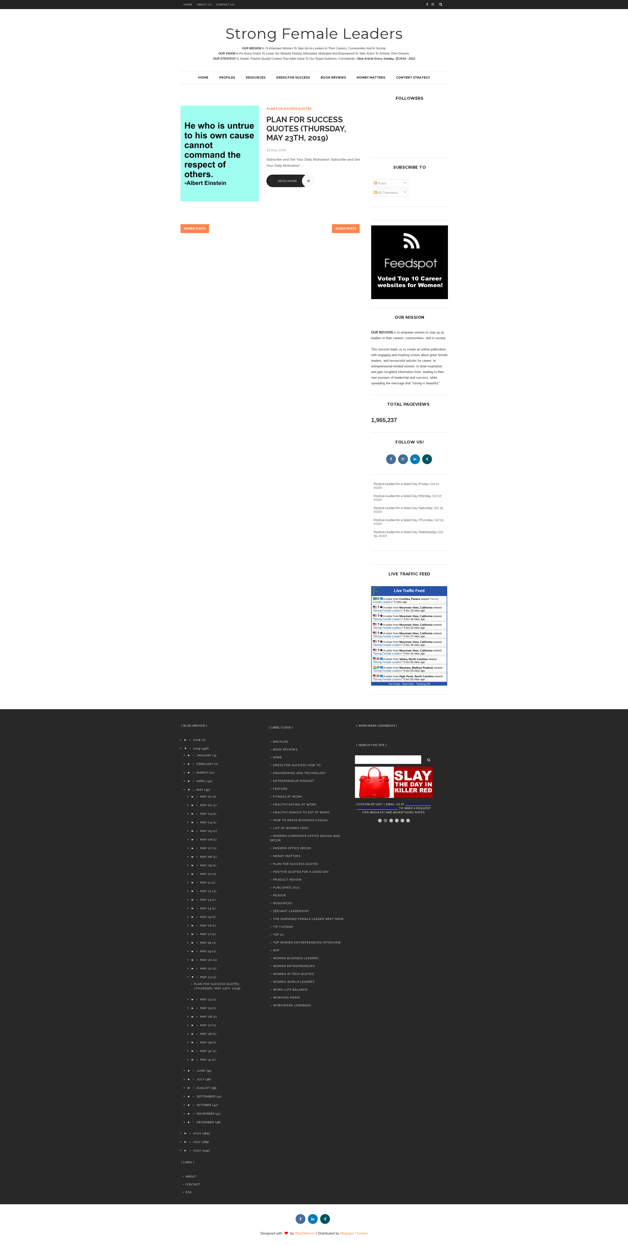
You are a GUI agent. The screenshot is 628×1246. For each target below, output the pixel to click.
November (206, 1113)
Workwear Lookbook (292, 1005)
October (204, 1105)
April (201, 781)
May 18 (205, 942)
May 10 (206, 874)
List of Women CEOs (290, 828)
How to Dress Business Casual (300, 820)
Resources (255, 77)
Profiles (227, 77)
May (200, 789)
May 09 (206, 865)
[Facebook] (391, 459)
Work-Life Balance (290, 989)
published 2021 (286, 887)
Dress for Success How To (297, 765)
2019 (196, 748)
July (200, 1079)
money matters (287, 856)
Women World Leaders (293, 981)
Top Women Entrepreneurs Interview (307, 942)
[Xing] (427, 459)
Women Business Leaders (295, 958)
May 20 (206, 960)
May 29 (206, 1042)
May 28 (206, 1034)
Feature (280, 788)
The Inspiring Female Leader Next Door (308, 919)
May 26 (206, 1016)
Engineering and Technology (299, 773)
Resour (279, 895)
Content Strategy (413, 77)
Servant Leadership (291, 911)
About (190, 1176)
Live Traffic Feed (409, 591)
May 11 (205, 882)
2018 (197, 740)
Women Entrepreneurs (294, 966)
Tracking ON (423, 683)
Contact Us (225, 4)
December (205, 1122)
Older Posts (345, 228)
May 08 (206, 856)
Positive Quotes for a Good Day (301, 871)
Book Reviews (333, 77)
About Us (204, 4)
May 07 (206, 848)
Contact (192, 1184)
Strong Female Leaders (314, 33)
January (204, 755)
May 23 (206, 977)
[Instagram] (403, 459)
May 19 (205, 951)
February (205, 764)
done (277, 757)
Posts (381, 183)
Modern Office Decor (292, 848)
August (203, 1088)
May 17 (205, 934)
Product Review (287, 879)
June (201, 1070)
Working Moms (286, 997)
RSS (188, 1192)
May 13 (205, 899)
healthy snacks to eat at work (301, 812)
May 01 (206, 796)
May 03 (206, 814)
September (206, 1096)
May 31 (205, 1059)
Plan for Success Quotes (289, 109)
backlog (280, 741)
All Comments (387, 192)
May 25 (206, 1008)
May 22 (206, 968)
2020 (197, 1133)
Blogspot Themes (353, 1233)
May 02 (206, 805)
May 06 (206, 839)
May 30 (206, 1051)
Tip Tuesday (283, 926)
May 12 (205, 891)
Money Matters (371, 77)
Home (188, 4)
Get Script (394, 683)
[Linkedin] (415, 459)
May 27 (206, 1025)
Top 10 (278, 934)
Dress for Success (293, 77)
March (202, 772)
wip (276, 950)
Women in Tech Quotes (293, 974)
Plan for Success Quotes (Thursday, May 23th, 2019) (306, 128)
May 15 (205, 917)
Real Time (408, 683)
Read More (287, 181)
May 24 (206, 999)
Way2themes (305, 1233)
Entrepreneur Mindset (293, 781)
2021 (197, 1142)
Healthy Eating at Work (294, 804)
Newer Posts (195, 228)
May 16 (205, 925)
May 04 (206, 822)
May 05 (206, 831)
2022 (197, 1150)
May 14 (205, 908)
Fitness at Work (287, 796)
